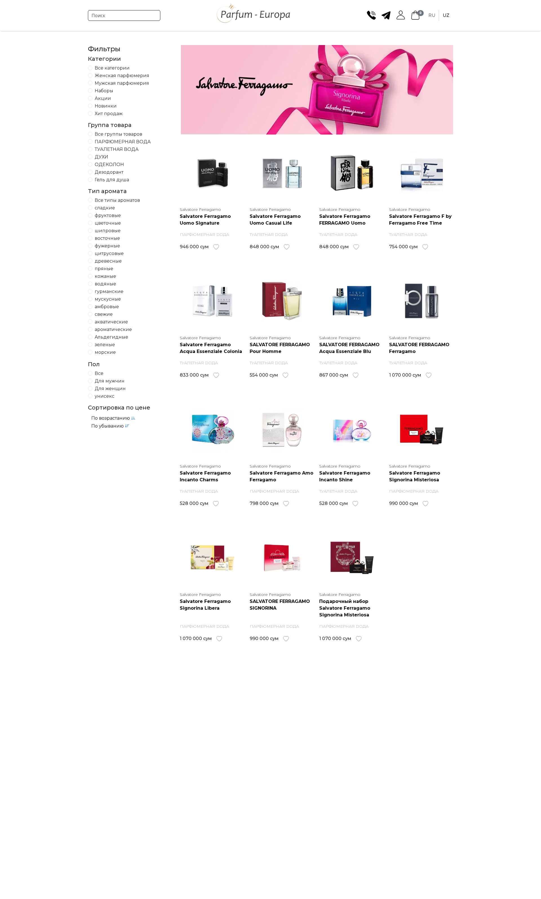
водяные (105, 284)
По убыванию (108, 426)
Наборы (104, 90)
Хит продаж (109, 113)
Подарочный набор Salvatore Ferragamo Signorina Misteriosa (344, 608)
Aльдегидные (111, 337)
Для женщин (110, 388)
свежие (104, 314)
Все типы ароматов (117, 200)
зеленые (105, 344)
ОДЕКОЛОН (109, 164)
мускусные (108, 299)
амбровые (107, 306)
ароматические (113, 329)
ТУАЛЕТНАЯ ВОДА (117, 149)
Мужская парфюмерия (122, 83)
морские (105, 352)
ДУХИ (101, 157)
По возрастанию (111, 418)
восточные (107, 238)
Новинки (106, 106)
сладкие (105, 208)
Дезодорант (109, 172)
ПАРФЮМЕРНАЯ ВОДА (123, 141)
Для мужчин (110, 381)
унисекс (104, 396)
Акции (103, 98)
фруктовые (108, 215)
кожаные (105, 276)
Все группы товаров (118, 134)
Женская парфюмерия (122, 75)
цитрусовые (109, 253)
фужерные (107, 246)
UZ (446, 15)
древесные (108, 261)
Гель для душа (112, 179)
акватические (111, 322)
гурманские (109, 291)
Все (99, 373)
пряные (104, 268)
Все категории (112, 68)
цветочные (108, 223)
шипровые (108, 230)
